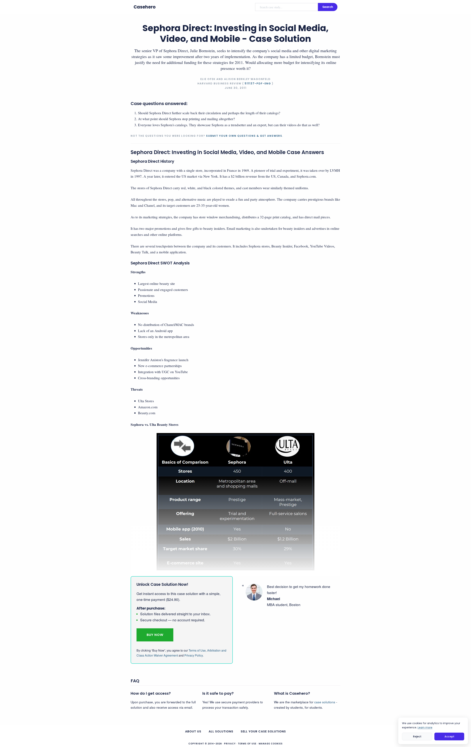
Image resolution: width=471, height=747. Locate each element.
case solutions (324, 702)
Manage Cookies (271, 743)
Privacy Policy (193, 655)
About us (193, 731)
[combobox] (286, 7)
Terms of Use (197, 650)
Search (327, 7)
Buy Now (155, 634)
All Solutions (221, 731)
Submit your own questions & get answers (244, 136)
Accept (449, 736)
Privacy (230, 743)
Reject (417, 736)
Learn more (425, 727)
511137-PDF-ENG (258, 83)
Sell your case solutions (263, 731)
